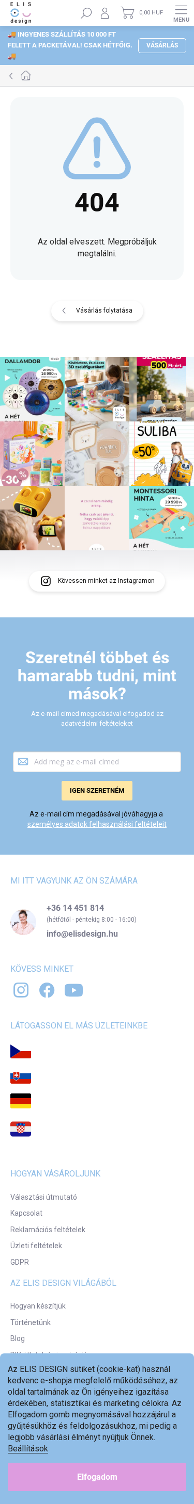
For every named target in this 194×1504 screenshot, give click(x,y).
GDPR (19, 1262)
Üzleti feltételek (36, 1245)
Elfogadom (97, 1477)
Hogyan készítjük (38, 1306)
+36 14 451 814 (75, 908)
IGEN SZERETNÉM (97, 790)
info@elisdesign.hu (82, 934)
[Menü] (181, 13)
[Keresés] (86, 13)
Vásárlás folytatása (104, 310)
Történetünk (30, 1322)
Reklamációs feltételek (47, 1229)
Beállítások (28, 1448)
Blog (17, 1338)
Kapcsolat (26, 1213)
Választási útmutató (43, 1197)
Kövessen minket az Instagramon (106, 580)
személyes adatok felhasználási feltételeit (97, 824)
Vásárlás (162, 45)
